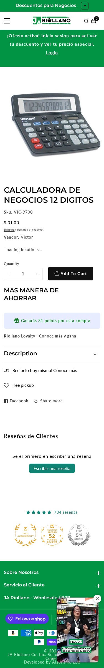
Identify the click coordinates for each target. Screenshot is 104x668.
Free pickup (22, 385)
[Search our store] (87, 21)
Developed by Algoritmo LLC (52, 662)
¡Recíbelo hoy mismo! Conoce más (44, 370)
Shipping (9, 229)
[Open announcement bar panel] (84, 5)
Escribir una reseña (52, 468)
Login (52, 52)
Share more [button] (51, 400)
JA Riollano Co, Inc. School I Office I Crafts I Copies (52, 656)
